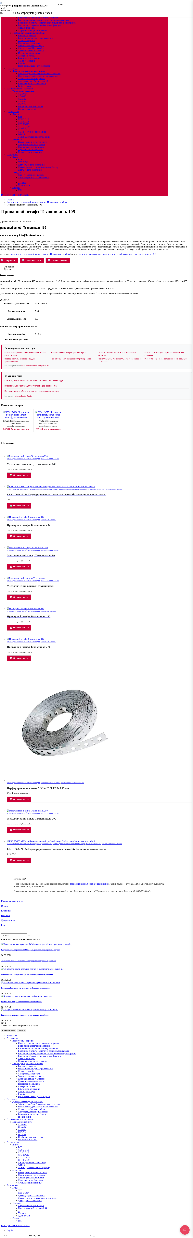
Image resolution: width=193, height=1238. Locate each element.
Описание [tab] (9, 267)
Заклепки (17, 139)
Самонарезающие (26, 61)
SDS (20, 159)
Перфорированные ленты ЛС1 (72, 783)
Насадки (16, 172)
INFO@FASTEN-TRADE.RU (15, 195)
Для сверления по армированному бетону (38, 167)
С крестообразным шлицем (31, 175)
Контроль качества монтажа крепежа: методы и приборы (24, 1015)
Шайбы (21, 63)
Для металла (13, 111)
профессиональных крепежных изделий (89, 884)
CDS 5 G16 (23, 121)
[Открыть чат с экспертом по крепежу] (185, 1230)
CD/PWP (22, 94)
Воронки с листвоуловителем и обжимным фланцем (43, 20)
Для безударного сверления (31, 165)
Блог (3, 925)
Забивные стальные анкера (31, 45)
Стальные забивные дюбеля (31, 78)
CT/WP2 (22, 101)
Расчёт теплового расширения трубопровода (71, 359)
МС (20, 190)
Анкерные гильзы (26, 56)
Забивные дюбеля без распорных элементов (39, 73)
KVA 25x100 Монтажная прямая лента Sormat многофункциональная (16, 423)
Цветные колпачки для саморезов (34, 66)
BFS (20, 116)
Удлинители (24, 185)
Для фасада (12, 68)
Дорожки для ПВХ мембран (31, 48)
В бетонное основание (29, 58)
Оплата (4, 906)
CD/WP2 (22, 96)
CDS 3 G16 (23, 119)
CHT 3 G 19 (24, 127)
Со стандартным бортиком (31, 147)
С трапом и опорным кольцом (32, 30)
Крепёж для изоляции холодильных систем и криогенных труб (34, 380)
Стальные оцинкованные (30, 152)
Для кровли (12, 1038)
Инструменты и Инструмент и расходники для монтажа (29, 489)
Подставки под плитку (29, 53)
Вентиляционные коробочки (32, 83)
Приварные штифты (23, 91)
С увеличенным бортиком (30, 149)
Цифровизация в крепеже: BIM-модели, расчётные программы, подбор (30, 950)
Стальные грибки (26, 40)
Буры (15, 157)
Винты (15, 114)
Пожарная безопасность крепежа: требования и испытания (25, 988)
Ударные (22, 182)
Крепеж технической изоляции (117, 254)
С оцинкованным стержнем (31, 144)
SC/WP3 (22, 104)
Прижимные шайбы (27, 109)
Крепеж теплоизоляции (89, 254)
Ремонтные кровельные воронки (34, 1046)
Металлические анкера (50, 458)
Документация (8, 920)
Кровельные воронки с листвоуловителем (38, 17)
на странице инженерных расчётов (35, 366)
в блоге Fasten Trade (23, 396)
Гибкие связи (24, 86)
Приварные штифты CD (144, 254)
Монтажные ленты (93, 489)
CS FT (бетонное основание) (32, 132)
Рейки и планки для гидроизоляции (35, 38)
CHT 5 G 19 (24, 129)
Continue (21, 1031)
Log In (10, 1230)
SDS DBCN (23, 162)
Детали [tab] (7, 269)
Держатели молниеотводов (31, 50)
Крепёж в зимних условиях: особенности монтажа (21, 1002)
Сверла (16, 187)
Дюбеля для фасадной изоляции (28, 71)
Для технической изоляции (20, 88)
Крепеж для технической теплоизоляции (29, 254)
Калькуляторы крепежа (12, 901)
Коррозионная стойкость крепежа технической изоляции (32, 391)
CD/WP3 (22, 99)
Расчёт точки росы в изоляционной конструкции (166, 359)
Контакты (6, 911)
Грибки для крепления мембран (28, 33)
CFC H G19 (23, 124)
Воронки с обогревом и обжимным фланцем (39, 25)
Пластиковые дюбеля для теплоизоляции (38, 76)
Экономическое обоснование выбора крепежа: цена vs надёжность (28, 961)
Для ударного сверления (30, 170)
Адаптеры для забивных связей (33, 81)
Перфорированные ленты (30, 106)
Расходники (12, 154)
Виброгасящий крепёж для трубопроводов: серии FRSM (31, 386)
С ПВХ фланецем (26, 28)
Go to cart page (8, 1031)
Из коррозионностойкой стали (32, 142)
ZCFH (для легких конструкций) (34, 137)
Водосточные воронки (23, 1041)
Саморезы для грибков (29, 43)
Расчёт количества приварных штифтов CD (70, 352)
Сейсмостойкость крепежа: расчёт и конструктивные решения (27, 974)
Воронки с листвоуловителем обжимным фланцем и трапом (47, 23)
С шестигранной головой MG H (33, 177)
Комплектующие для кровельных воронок (38, 1043)
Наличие (5, 915)
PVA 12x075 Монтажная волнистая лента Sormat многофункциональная (48, 423)
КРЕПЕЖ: (12, 1035)
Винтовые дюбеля (27, 35)
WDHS (21, 134)
